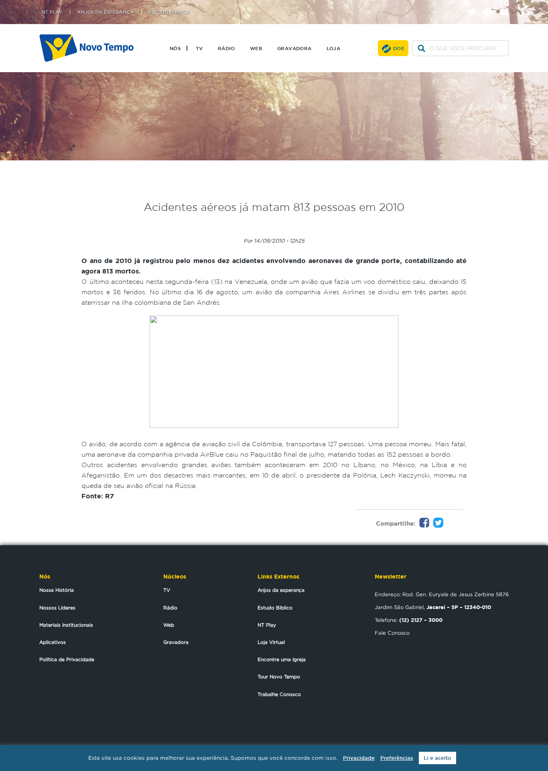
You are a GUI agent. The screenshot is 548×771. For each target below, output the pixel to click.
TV (199, 48)
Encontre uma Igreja (282, 659)
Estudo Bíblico (169, 12)
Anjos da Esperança (105, 12)
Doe (398, 48)
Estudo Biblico (275, 607)
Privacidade (359, 758)
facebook (491, 5)
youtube (507, 5)
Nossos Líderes (57, 607)
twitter (475, 5)
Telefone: (408, 620)
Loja (334, 48)
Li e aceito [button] (437, 758)
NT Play (52, 12)
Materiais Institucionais (66, 624)
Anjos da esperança (281, 590)
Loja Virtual (271, 642)
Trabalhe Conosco (279, 694)
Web (256, 48)
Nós (175, 48)
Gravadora (294, 48)
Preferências (396, 758)
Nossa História (56, 590)
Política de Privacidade (66, 659)
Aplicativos (52, 642)
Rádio (226, 48)
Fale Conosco (392, 632)
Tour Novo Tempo (279, 676)
